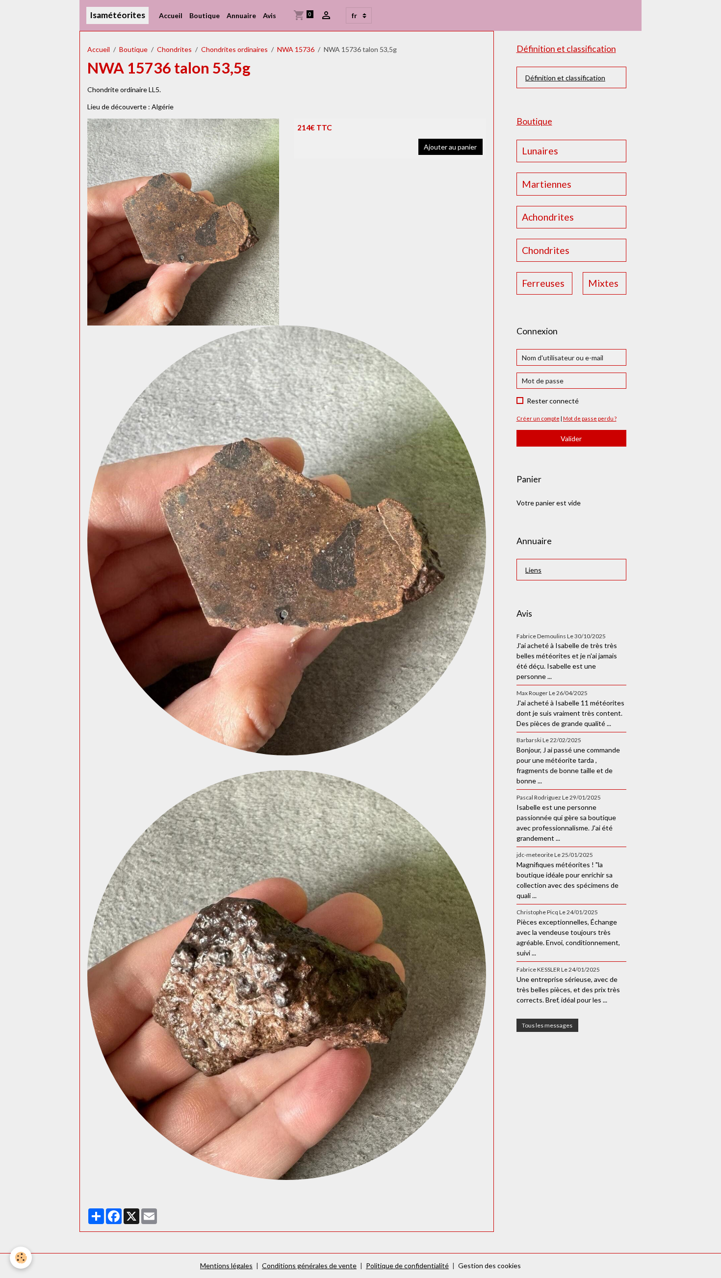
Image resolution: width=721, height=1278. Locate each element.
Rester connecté (553, 401)
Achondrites (548, 217)
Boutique (204, 15)
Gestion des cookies (489, 1265)
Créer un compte (538, 418)
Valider (571, 438)
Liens (533, 570)
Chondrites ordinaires (234, 49)
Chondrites (174, 49)
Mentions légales (226, 1265)
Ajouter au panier (450, 147)
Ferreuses (543, 283)
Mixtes (603, 283)
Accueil (170, 15)
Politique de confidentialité (407, 1265)
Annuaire (241, 15)
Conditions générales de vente (309, 1265)
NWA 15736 (295, 49)
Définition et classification (565, 78)
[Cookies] (21, 1258)
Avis (269, 15)
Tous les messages (547, 1025)
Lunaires (540, 150)
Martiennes (546, 184)
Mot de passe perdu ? (590, 418)
